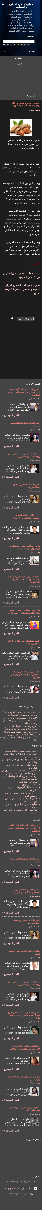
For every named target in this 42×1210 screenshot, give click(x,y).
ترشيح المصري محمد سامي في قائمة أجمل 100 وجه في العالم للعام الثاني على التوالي (24, 579)
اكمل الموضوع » (10, 415)
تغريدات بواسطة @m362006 (21, 1181)
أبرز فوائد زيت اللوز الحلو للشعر (21, 726)
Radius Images (13, 1194)
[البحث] (3, 4)
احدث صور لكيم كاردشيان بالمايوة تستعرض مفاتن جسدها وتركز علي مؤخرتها (25, 674)
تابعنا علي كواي (29, 784)
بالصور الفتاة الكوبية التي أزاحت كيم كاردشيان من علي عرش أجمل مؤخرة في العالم (24, 392)
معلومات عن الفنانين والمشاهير (21, 5)
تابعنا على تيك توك (28, 781)
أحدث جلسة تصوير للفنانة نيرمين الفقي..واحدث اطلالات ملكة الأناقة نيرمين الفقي (20, 754)
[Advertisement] (18, 80)
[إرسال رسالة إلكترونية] (12, 318)
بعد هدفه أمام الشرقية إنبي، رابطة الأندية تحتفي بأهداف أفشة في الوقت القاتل (18, 737)
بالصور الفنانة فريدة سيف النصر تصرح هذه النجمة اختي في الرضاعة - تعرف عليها (24, 1015)
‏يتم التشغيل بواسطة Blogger (19, 1188)
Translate (25, 44)
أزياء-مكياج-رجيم (26, 319)
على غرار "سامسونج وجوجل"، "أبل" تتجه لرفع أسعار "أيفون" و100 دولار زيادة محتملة (20, 720)
